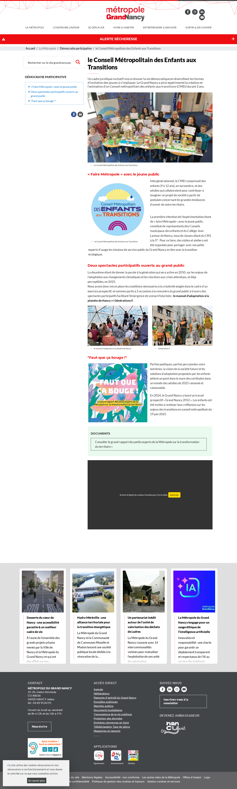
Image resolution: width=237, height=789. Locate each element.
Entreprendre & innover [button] (159, 27)
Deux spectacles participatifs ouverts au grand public (54, 93)
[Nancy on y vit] (173, 728)
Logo (207, 777)
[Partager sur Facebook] (74, 114)
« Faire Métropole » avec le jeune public (54, 86)
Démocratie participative (76, 48)
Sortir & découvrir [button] (198, 27)
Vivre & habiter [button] (123, 27)
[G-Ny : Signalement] (100, 755)
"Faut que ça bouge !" (43, 100)
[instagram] (195, 12)
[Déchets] (133, 755)
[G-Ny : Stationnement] (118, 755)
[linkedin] (202, 12)
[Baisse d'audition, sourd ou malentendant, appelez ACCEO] (45, 748)
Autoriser (174, 495)
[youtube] (202, 17)
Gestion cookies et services (163, 781)
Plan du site (72, 777)
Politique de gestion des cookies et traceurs (118, 781)
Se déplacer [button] (96, 27)
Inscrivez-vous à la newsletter (176, 701)
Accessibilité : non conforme (122, 777)
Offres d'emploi (192, 777)
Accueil (30, 48)
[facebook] (187, 12)
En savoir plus (36, 780)
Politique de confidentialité (73, 781)
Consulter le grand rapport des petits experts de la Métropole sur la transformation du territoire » (147, 444)
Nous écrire (39, 726)
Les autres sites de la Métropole (161, 777)
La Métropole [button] (35, 27)
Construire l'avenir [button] (66, 27)
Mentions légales (92, 777)
